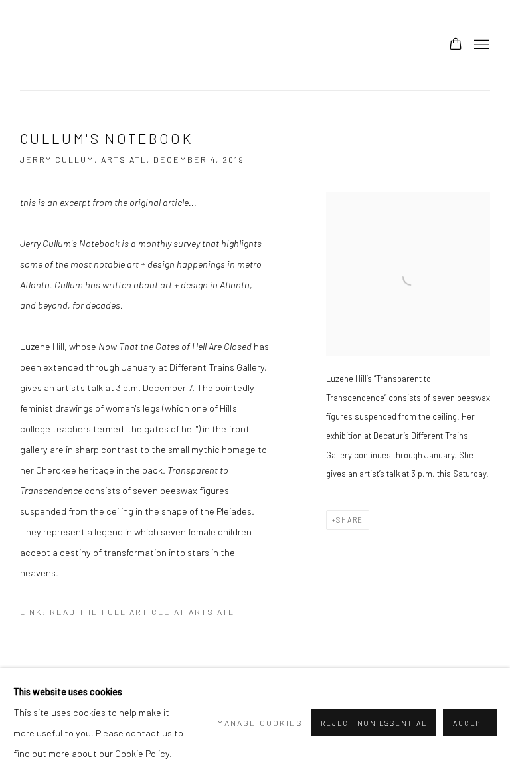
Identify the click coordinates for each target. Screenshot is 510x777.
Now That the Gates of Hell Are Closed (175, 346)
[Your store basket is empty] (456, 45)
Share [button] (349, 519)
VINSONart (46, 45)
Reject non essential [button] (373, 723)
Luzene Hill (42, 346)
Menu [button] (480, 45)
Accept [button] (470, 723)
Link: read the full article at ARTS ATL (127, 611)
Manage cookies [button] (260, 722)
